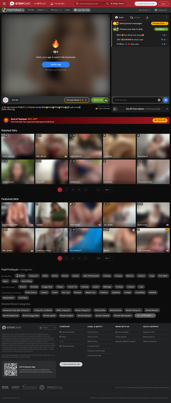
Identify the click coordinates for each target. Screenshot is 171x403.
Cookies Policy (93, 346)
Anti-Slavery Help (94, 356)
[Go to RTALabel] (5, 387)
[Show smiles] (159, 100)
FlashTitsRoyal (9, 269)
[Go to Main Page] (20, 3)
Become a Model (122, 332)
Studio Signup (120, 337)
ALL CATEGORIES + (145, 315)
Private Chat (159, 23)
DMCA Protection (150, 341)
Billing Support (149, 337)
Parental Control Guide (96, 351)
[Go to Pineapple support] (42, 387)
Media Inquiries (68, 346)
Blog (64, 337)
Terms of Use (93, 337)
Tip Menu (160, 29)
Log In (163, 4)
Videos (42, 10)
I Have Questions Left (71, 364)
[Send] (165, 100)
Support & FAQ (149, 332)
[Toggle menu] (4, 3)
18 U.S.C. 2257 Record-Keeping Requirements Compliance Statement (142, 388)
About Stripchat (68, 332)
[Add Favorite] (5, 100)
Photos (56, 10)
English (45, 328)
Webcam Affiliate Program (125, 341)
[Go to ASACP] (15, 387)
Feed (67, 10)
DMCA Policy (93, 341)
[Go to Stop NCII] (55, 387)
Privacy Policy (93, 332)
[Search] (107, 3)
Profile (31, 10)
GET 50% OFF (160, 120)
